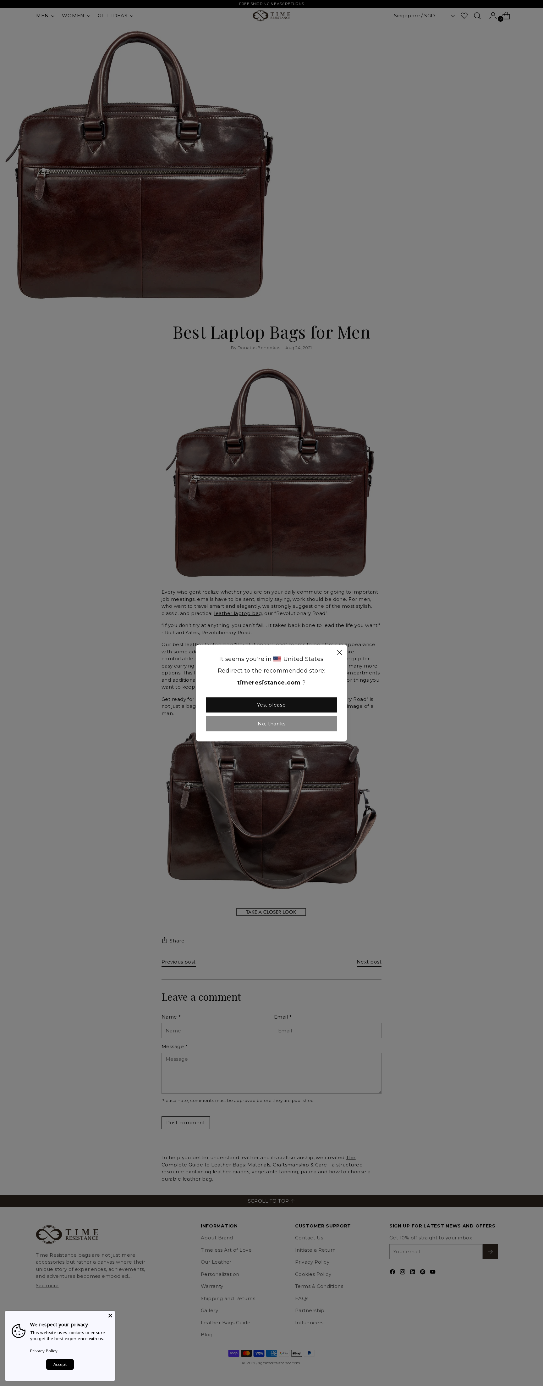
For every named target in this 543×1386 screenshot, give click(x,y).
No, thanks (272, 724)
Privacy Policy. (44, 1351)
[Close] (339, 653)
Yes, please (271, 705)
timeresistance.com (268, 682)
